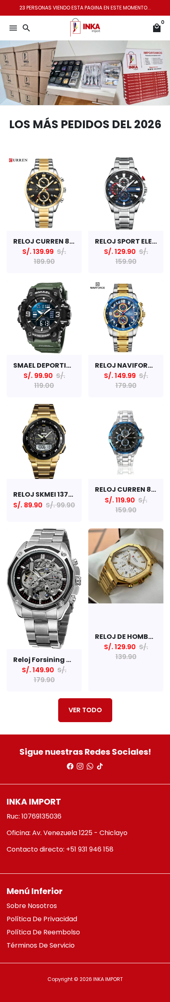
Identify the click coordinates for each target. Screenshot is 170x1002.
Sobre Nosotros (32, 905)
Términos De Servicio (41, 945)
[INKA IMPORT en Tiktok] (100, 766)
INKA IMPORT (108, 979)
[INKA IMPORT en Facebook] (70, 766)
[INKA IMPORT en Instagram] (80, 766)
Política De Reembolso (43, 932)
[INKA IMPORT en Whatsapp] (90, 766)
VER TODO (85, 710)
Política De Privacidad (42, 919)
